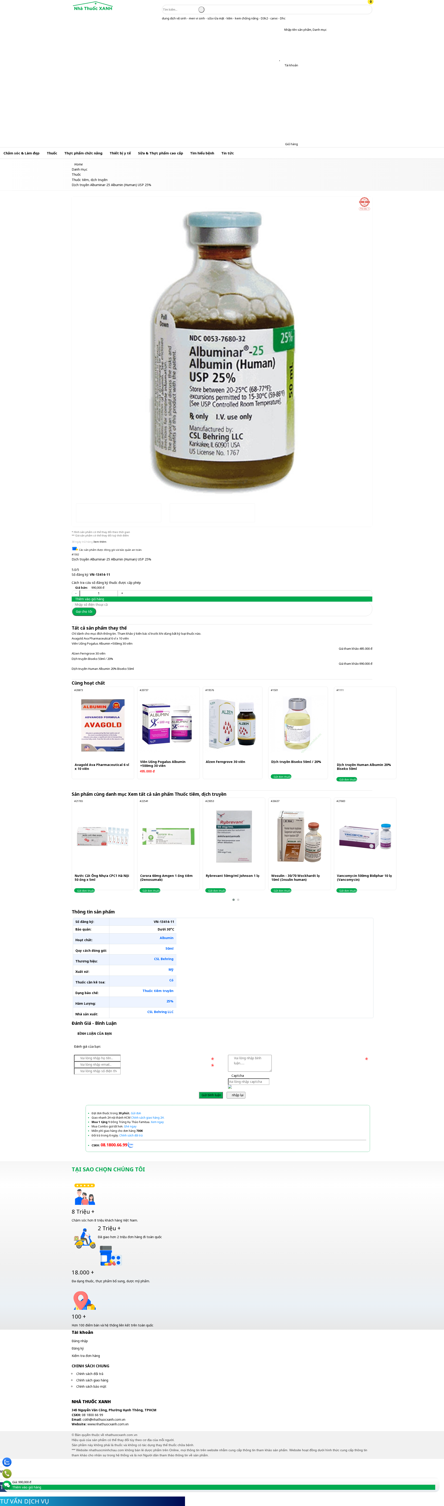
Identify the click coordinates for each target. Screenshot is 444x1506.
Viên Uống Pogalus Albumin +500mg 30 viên (102, 643)
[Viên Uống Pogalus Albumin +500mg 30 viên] (167, 724)
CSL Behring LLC (160, 1012)
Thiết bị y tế (120, 153)
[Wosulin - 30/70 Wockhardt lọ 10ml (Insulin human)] (299, 836)
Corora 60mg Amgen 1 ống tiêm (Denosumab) (166, 878)
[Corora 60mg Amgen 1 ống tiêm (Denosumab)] (168, 836)
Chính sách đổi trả (89, 1373)
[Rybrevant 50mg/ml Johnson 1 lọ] (234, 836)
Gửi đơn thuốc (282, 776)
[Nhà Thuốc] (93, 10)
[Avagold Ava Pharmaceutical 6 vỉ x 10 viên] (103, 725)
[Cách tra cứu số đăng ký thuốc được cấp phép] (364, 204)
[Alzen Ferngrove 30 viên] (233, 724)
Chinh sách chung (90, 1365)
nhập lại (237, 1095)
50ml (169, 948)
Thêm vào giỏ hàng (89, 599)
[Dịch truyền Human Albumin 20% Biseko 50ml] (365, 725)
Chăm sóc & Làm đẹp (21, 153)
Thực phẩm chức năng (83, 153)
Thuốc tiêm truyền (157, 991)
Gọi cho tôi (84, 611)
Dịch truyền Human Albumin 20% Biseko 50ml (103, 669)
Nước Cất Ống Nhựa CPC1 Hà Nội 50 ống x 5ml (102, 878)
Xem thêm (99, 541)
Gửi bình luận (211, 1095)
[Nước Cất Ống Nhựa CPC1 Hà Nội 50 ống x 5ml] (103, 836)
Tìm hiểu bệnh (202, 153)
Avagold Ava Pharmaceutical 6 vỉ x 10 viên (100, 638)
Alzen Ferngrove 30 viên (88, 653)
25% (169, 1001)
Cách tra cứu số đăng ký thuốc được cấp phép (107, 582)
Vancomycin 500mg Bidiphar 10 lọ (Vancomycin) (364, 878)
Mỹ (171, 969)
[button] (281, 29)
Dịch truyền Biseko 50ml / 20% (92, 659)
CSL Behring (163, 959)
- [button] (75, 593)
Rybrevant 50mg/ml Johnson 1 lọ (232, 876)
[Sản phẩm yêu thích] (280, 59)
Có (171, 980)
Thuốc (52, 153)
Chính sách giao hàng (92, 1380)
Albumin (166, 938)
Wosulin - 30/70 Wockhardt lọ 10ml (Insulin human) (295, 878)
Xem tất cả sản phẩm (178, 794)
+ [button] (122, 593)
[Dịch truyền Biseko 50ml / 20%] (298, 724)
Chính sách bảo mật (91, 1386)
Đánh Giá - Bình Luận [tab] (94, 1023)
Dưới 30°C (166, 929)
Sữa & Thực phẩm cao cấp (160, 153)
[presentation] (78, 337)
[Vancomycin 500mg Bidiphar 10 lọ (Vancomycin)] (365, 836)
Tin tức (227, 153)
